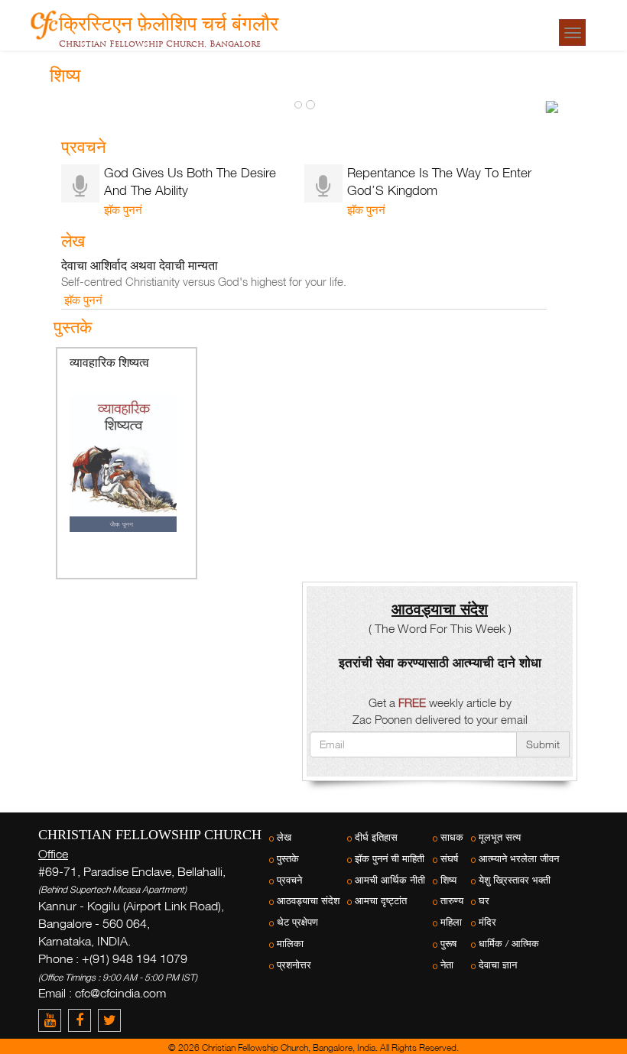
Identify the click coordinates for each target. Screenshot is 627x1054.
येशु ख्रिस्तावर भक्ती (515, 880)
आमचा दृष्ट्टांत (381, 900)
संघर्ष (449, 858)
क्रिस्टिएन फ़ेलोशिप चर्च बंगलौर (168, 21)
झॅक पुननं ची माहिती (389, 858)
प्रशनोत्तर (294, 965)
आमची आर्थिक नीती (390, 880)
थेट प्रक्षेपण (297, 922)
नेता (446, 965)
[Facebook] (83, 1019)
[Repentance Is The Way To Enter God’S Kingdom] (552, 107)
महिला (451, 922)
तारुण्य (451, 900)
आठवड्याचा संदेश (308, 900)
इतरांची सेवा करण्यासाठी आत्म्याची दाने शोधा (440, 662)
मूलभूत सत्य (500, 837)
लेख (284, 837)
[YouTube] (53, 1019)
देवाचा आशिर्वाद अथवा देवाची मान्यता (139, 265)
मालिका (290, 943)
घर (484, 900)
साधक (451, 837)
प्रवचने (289, 880)
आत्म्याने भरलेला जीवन (519, 858)
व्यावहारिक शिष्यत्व (109, 362)
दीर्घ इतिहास (376, 837)
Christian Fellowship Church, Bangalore (160, 43)
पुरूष (448, 943)
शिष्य (448, 880)
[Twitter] (111, 1019)
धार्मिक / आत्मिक (509, 943)
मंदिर (487, 922)
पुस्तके (288, 858)
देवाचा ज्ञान (498, 965)
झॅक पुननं (123, 209)
